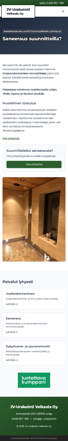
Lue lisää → (12, 303)
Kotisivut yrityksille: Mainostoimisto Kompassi (34, 438)
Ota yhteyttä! (11, 138)
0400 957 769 (20, 419)
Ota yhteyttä (34, 164)
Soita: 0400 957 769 (51, 3)
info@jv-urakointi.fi (44, 419)
